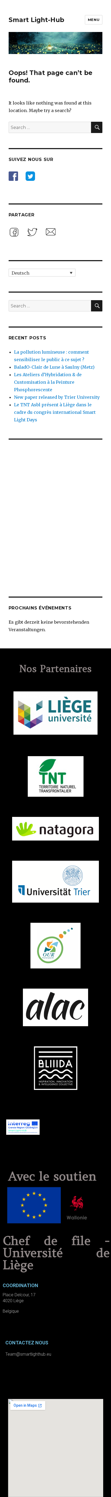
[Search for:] (50, 127)
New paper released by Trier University (57, 397)
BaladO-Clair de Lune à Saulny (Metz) (54, 367)
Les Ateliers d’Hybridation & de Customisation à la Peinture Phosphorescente (48, 382)
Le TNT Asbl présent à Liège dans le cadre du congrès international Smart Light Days (55, 412)
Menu (93, 19)
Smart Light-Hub (36, 20)
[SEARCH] (96, 127)
